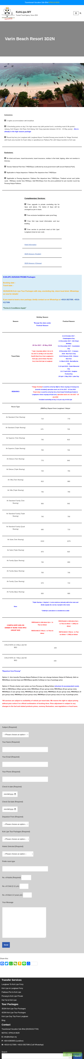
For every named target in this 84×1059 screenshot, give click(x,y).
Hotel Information (30, 244)
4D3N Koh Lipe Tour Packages (14, 1013)
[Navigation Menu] (76, 13)
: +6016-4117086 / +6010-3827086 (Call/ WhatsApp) (23, 1045)
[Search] (80, 13)
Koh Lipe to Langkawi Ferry (12, 988)
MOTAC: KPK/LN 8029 (10, 1033)
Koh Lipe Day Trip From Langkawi (15, 1016)
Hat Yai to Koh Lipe (9, 1000)
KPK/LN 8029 (54, 2)
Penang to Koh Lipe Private (12, 996)
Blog (3, 1020)
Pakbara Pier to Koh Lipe (11, 992)
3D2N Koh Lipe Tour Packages (14, 1009)
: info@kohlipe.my (9, 1037)
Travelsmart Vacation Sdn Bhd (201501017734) (20, 1029)
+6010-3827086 (67, 300)
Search (4, 1052)
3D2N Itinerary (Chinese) (33, 263)
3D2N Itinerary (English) (32, 254)
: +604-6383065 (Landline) (12, 1041)
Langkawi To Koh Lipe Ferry (12, 984)
